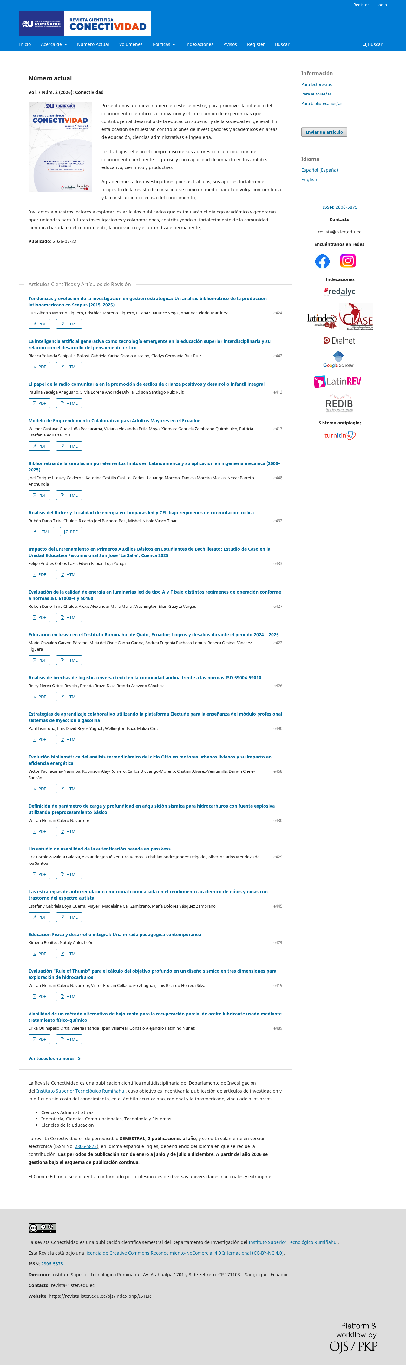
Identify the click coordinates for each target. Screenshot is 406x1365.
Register (256, 44)
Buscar (282, 44)
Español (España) (319, 170)
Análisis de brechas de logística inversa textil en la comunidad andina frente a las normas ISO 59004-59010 (145, 677)
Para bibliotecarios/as (321, 103)
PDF (41, 324)
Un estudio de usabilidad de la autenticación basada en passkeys (100, 849)
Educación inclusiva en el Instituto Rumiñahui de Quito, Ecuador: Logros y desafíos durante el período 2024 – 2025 (154, 635)
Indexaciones (199, 44)
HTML (71, 324)
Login (381, 5)
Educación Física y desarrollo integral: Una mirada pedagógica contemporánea (115, 934)
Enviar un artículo (324, 132)
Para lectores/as (316, 84)
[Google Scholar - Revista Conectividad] (339, 367)
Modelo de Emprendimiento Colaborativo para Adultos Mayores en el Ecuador (114, 420)
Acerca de (52, 44)
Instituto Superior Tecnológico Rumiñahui (81, 1091)
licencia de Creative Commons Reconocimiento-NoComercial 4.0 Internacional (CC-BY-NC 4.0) (184, 1253)
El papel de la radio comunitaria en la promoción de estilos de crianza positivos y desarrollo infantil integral (147, 384)
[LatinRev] (337, 386)
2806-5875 (86, 1146)
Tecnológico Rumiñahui (313, 1242)
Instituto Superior (268, 1242)
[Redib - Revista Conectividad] (339, 415)
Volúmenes (131, 44)
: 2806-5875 (340, 207)
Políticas (162, 44)
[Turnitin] (340, 438)
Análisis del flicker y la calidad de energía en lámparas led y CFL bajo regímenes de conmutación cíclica (141, 512)
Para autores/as (316, 94)
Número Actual (93, 44)
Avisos (230, 44)
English (309, 179)
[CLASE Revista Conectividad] (356, 328)
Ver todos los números (51, 1058)
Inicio (25, 44)
